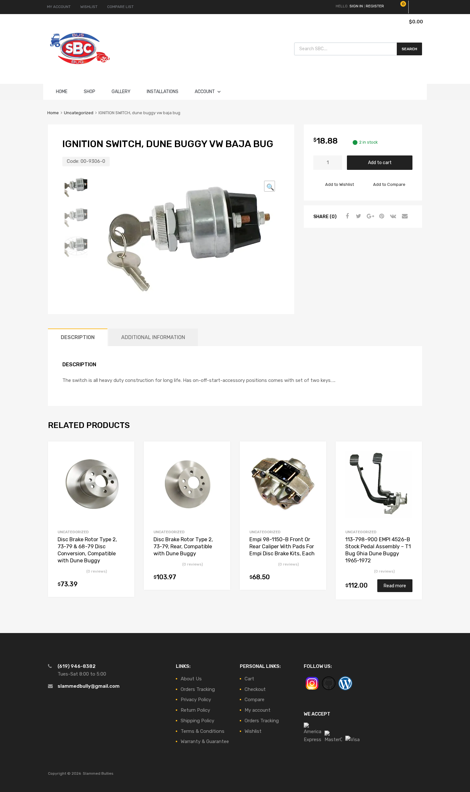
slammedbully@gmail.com (89, 686)
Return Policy (195, 710)
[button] (269, 186)
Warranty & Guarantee (205, 741)
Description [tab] (78, 337)
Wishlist (253, 731)
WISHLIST (89, 6)
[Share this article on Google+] (369, 216)
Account (205, 91)
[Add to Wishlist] (124, 453)
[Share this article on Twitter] (358, 216)
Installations (162, 91)
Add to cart (380, 162)
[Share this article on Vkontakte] (392, 216)
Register (375, 6)
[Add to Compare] (124, 464)
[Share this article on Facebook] (346, 216)
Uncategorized (78, 112)
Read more (395, 585)
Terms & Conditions (202, 731)
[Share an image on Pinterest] (381, 216)
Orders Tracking (198, 689)
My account (257, 710)
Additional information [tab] (153, 337)
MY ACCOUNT (59, 6)
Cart (249, 679)
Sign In (356, 6)
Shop (89, 91)
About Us (191, 679)
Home (61, 91)
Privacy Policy (196, 699)
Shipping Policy (197, 721)
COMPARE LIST (120, 6)
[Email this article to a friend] (404, 216)
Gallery (121, 91)
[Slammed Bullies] (80, 69)
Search (409, 49)
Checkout (255, 689)
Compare (254, 699)
